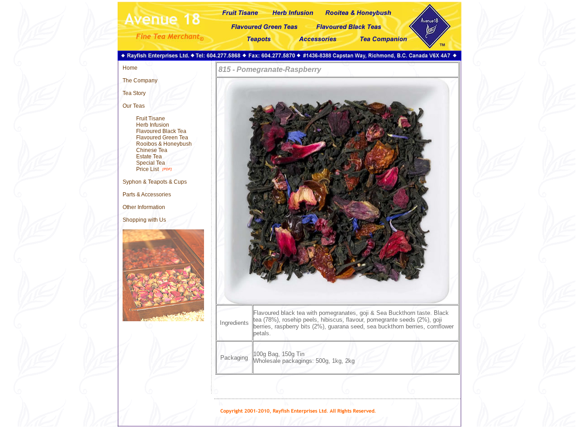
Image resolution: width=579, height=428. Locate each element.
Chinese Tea (151, 150)
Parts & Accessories (147, 194)
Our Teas (134, 106)
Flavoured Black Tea (161, 131)
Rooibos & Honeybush (164, 144)
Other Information (144, 207)
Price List (147, 169)
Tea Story (134, 93)
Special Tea (150, 163)
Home (130, 68)
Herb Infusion (152, 125)
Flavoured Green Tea (162, 137)
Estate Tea (149, 156)
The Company (140, 80)
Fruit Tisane (150, 118)
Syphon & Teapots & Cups (155, 182)
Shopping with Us (144, 220)
